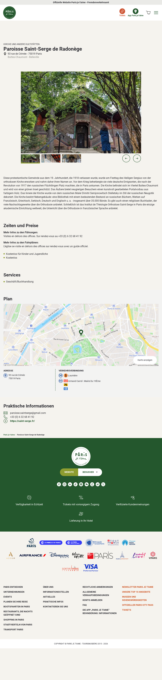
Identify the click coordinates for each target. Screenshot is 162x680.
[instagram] (64, 484)
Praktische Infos (53, 601)
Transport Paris (13, 629)
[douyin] (92, 484)
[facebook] (59, 484)
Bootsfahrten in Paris (16, 606)
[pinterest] (81, 484)
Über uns (48, 587)
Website (69, 472)
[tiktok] (76, 484)
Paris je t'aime (9, 435)
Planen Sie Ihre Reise (15, 601)
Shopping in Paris (13, 619)
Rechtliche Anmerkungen (98, 587)
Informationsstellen (56, 592)
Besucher (88, 472)
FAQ (85, 605)
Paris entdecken (13, 587)
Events (7, 596)
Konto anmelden (92, 600)
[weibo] (98, 484)
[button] (126, 158)
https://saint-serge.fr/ (22, 421)
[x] (103, 484)
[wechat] (87, 484)
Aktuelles (49, 596)
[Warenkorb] (148, 12)
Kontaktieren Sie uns (55, 606)
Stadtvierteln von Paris (17, 624)
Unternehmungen (13, 592)
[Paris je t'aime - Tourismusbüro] (9, 12)
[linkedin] (70, 484)
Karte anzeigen (145, 360)
